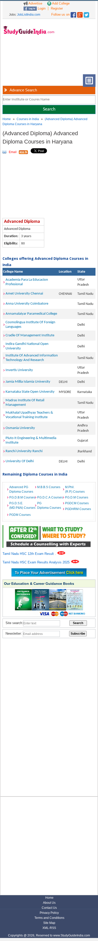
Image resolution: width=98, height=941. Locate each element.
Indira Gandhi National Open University (27, 346)
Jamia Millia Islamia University (28, 382)
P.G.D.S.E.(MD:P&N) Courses (22, 505)
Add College (60, 3)
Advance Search (23, 90)
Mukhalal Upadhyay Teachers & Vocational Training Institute (29, 415)
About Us (49, 902)
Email (13, 152)
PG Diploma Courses (49, 505)
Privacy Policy (49, 913)
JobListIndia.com (28, 14)
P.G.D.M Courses (76, 497)
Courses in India (28, 119)
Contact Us (49, 908)
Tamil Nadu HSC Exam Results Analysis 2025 (37, 562)
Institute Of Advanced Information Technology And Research (32, 358)
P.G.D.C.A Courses (50, 497)
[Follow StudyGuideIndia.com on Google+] (80, 14)
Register (57, 8)
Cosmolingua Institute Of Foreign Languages (30, 324)
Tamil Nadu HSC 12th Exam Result (29, 554)
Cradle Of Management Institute (30, 335)
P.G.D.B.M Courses (22, 497)
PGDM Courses (20, 515)
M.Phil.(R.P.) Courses (75, 489)
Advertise (35, 3)
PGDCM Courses (77, 503)
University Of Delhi (20, 461)
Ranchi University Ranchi (24, 451)
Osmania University (20, 428)
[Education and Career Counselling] (49, 528)
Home (7, 119)
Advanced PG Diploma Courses (21, 489)
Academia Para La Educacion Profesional (27, 282)
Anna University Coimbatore (27, 304)
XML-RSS (49, 928)
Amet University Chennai (24, 294)
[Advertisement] (23, 58)
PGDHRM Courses (77, 509)
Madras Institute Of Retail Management (25, 403)
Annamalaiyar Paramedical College (31, 314)
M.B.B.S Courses (48, 487)
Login (41, 8)
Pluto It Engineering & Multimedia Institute (31, 440)
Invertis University (19, 370)
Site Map (49, 923)
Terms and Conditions (49, 918)
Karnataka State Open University (30, 392)
